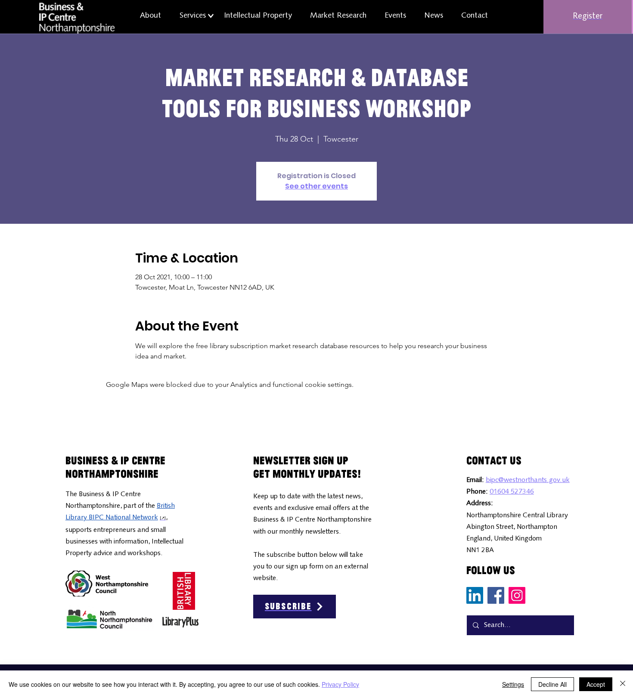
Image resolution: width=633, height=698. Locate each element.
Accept (595, 684)
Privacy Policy (340, 684)
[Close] (622, 684)
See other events (316, 186)
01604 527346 (512, 491)
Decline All (552, 684)
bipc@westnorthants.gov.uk (528, 480)
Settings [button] (513, 684)
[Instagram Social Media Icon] (517, 595)
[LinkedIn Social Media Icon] (474, 595)
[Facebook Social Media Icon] (495, 595)
